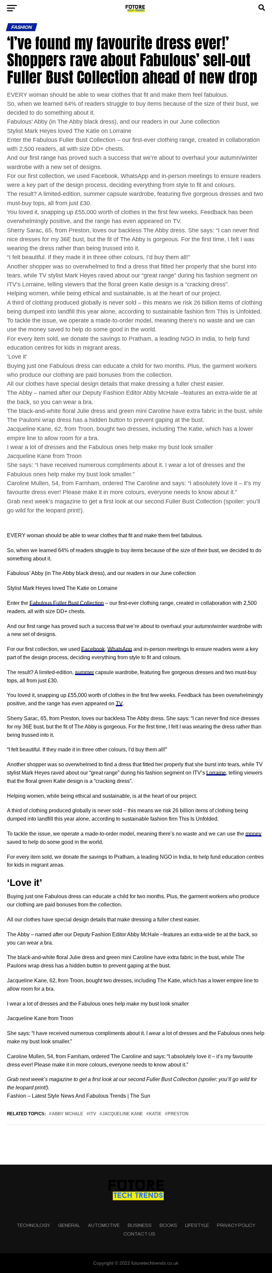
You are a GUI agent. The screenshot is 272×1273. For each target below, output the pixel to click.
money (253, 834)
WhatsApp (119, 649)
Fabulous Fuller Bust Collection (67, 603)
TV (119, 703)
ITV (92, 1114)
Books (168, 1225)
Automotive (104, 1225)
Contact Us (139, 1234)
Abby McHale (67, 1114)
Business (140, 1225)
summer (84, 672)
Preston (178, 1114)
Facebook (93, 649)
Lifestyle (197, 1225)
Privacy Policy (236, 1225)
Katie (155, 1114)
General (69, 1225)
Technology (33, 1225)
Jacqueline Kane (122, 1114)
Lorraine (216, 773)
